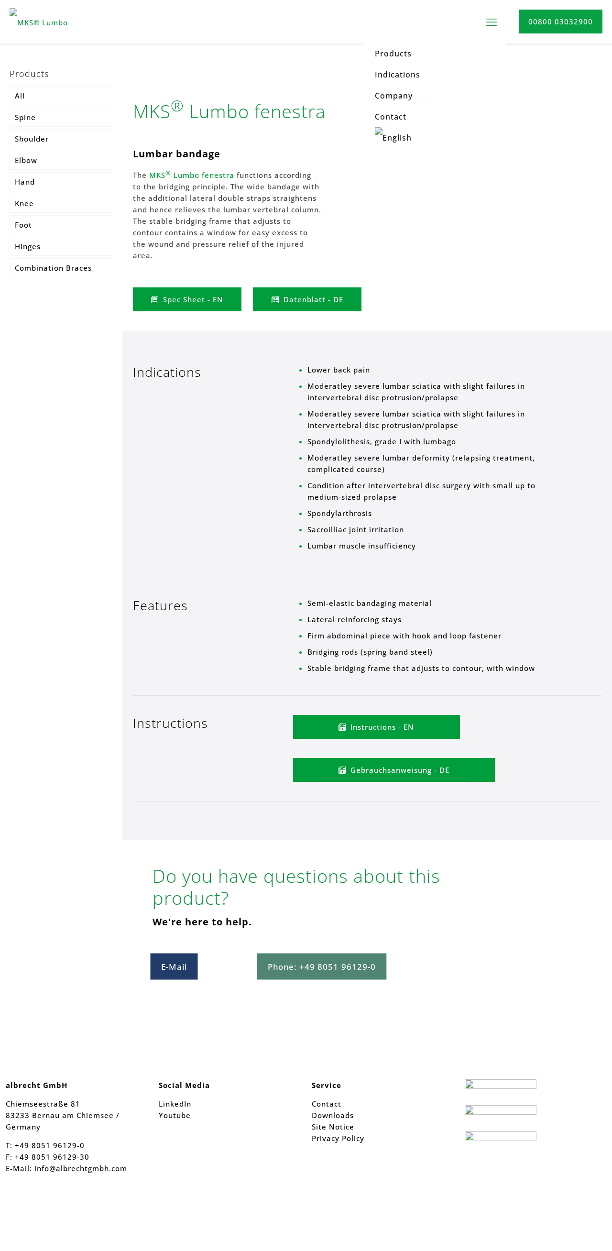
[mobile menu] (491, 21)
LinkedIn (175, 1103)
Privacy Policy (338, 1138)
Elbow (26, 160)
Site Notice (333, 1126)
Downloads (333, 1115)
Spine (25, 117)
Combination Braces (53, 268)
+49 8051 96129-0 (50, 1145)
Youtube (175, 1115)
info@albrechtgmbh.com (80, 1168)
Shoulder (32, 138)
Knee (24, 203)
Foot (23, 225)
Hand (25, 182)
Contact (326, 1103)
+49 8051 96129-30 (50, 1157)
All (20, 95)
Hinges (28, 246)
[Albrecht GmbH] (56, 21)
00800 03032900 (560, 21)
